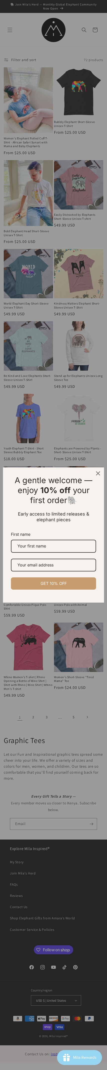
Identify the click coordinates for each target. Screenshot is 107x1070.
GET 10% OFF (54, 583)
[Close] (98, 473)
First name (20, 534)
